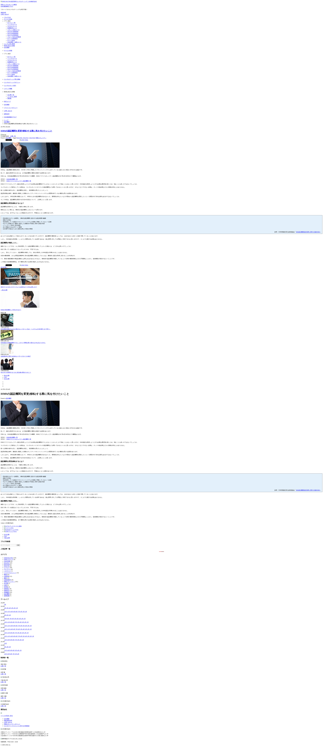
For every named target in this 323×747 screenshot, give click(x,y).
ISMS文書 (7, 561)
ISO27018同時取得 (12, 33)
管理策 (6, 587)
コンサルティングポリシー (12, 82)
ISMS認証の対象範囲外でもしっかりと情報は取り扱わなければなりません (23, 342)
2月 (14, 608)
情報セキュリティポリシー (12, 724)
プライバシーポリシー (10, 107)
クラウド (6, 567)
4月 (10, 608)
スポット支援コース (13, 30)
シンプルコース (12, 24)
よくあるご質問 (12, 96)
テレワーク (7, 569)
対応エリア (7, 101)
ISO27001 (19, 138)
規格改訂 (6, 588)
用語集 (9, 98)
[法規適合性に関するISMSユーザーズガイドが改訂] (7, 353)
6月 (5, 608)
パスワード (7, 571)
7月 (19, 611)
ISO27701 (7, 566)
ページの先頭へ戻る (7, 715)
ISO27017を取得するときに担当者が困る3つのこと (16, 372)
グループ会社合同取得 (14, 37)
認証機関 (8, 138)
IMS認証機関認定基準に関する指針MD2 (308, 232)
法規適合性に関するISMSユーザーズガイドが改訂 (16, 356)
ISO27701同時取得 (12, 35)
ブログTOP (7, 17)
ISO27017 (26, 138)
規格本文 (6, 590)
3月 (12, 608)
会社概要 (6, 47)
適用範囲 (6, 595)
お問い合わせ (5, 14)
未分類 (6, 583)
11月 (8, 611)
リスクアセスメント (10, 573)
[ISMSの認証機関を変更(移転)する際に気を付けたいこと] (13, 526)
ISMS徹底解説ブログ (10, 117)
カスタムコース (12, 26)
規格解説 (6, 592)
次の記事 (6, 379)
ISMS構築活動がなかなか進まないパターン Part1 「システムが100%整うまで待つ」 (26, 329)
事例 (5, 574)
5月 (5, 604)
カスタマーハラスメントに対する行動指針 (17, 726)
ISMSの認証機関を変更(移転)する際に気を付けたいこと (26, 131)
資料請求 (3, 12)
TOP (5, 377)
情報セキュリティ (41, 138)
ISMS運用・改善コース (14, 42)
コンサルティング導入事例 (12, 79)
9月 (14, 611)
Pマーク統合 (11, 40)
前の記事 (6, 375)
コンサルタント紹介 (10, 85)
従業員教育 (7, 580)
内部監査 (6, 576)
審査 (5, 578)
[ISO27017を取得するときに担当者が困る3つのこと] (7, 369)
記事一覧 (13, 136)
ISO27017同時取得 (12, 31)
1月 (17, 608)
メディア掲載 (8, 88)
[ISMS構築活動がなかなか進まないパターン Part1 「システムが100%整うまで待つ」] (7, 326)
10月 (11, 611)
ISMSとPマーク (8, 559)
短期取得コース (12, 28)
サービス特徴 (8, 19)
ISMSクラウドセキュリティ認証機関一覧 (18, 181)
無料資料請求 (8, 720)
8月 (16, 611)
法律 (5, 585)
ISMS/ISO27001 (8, 558)
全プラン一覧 (11, 22)
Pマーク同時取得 (12, 38)
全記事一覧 (10, 95)
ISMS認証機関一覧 (12, 179)
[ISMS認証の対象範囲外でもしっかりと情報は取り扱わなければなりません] (7, 339)
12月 (5, 611)
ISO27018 (32, 138)
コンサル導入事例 (9, 44)
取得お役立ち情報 (9, 45)
